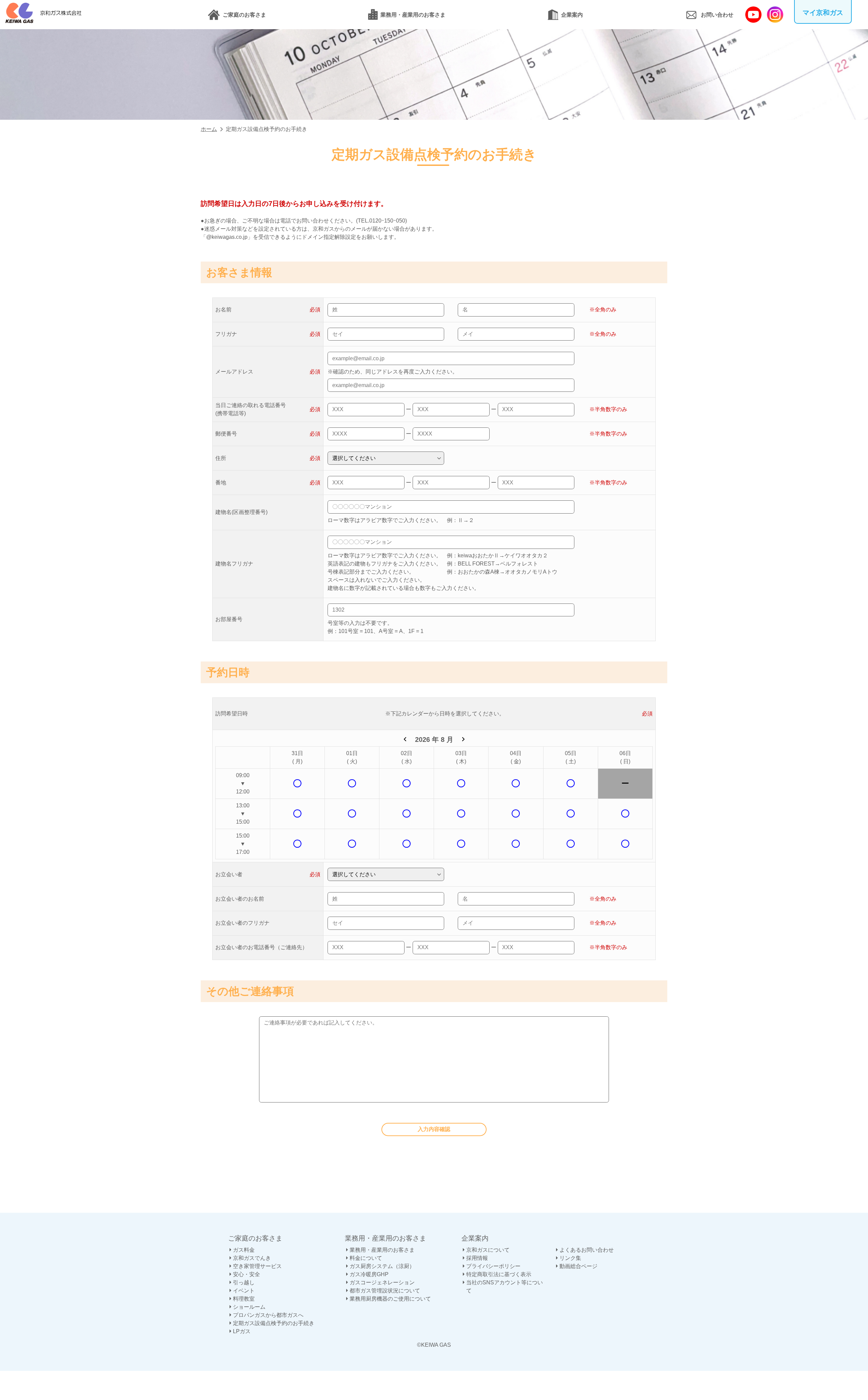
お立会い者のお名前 (239, 899)
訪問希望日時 (231, 713)
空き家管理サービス (257, 1266)
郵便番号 (226, 434)
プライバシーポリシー (493, 1266)
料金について (366, 1258)
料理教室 (244, 1299)
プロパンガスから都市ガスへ (268, 1315)
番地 (220, 482)
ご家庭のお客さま (244, 15)
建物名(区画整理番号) (241, 512)
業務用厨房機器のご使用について (390, 1299)
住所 (220, 458)
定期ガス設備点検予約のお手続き (273, 1323)
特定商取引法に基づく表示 (498, 1274)
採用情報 (477, 1258)
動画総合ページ (578, 1266)
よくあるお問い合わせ (586, 1250)
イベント (244, 1290)
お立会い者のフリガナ (242, 923)
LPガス (242, 1331)
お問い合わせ (717, 15)
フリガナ (226, 334)
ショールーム (249, 1307)
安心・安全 (246, 1274)
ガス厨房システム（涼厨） (382, 1266)
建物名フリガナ (234, 564)
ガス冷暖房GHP (369, 1274)
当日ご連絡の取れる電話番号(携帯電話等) (250, 409)
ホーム (209, 129)
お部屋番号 (228, 619)
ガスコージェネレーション (382, 1282)
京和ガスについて (488, 1250)
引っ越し (244, 1282)
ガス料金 (244, 1250)
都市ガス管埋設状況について (385, 1290)
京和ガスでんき (252, 1258)
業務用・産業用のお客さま (413, 15)
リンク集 (570, 1258)
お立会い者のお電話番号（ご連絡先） (261, 947)
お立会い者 (228, 874)
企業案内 (572, 15)
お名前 (223, 309)
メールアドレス (234, 372)
